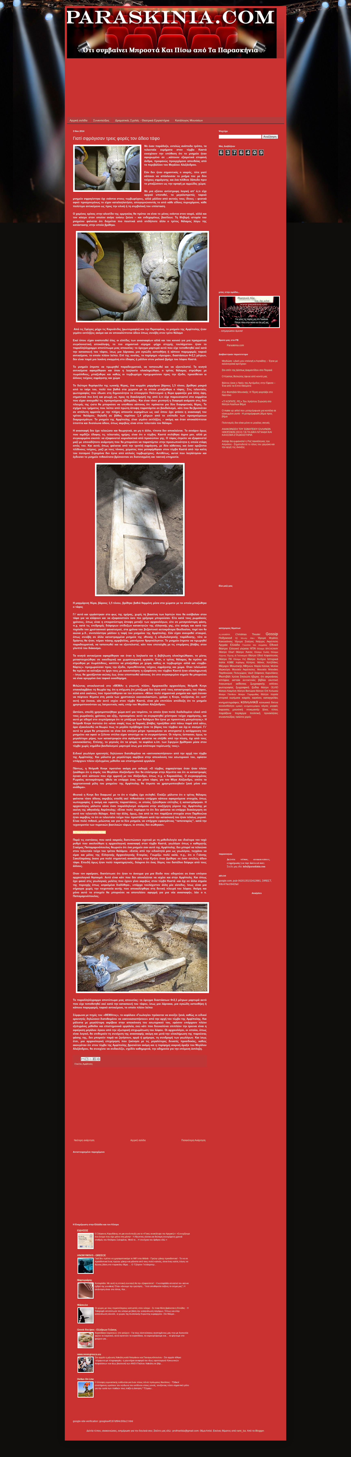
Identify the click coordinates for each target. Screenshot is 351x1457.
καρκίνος (257, 697)
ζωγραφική (242, 687)
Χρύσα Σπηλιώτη (241, 676)
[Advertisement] (147, 67)
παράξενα (225, 713)
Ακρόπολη (272, 641)
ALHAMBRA (224, 634)
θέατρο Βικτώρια (246, 690)
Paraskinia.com (235, 345)
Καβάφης (240, 662)
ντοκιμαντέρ (252, 709)
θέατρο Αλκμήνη (227, 690)
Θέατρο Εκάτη (261, 652)
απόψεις (224, 680)
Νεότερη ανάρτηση (84, 1140)
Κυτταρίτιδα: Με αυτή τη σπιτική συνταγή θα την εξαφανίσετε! (125, 1283)
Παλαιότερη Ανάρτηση (193, 1140)
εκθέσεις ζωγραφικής (250, 683)
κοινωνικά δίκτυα (268, 702)
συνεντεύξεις (227, 716)
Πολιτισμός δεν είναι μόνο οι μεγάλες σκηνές (246, 422)
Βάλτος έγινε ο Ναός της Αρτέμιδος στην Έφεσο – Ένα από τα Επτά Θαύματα (248, 384)
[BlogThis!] (87, 1059)
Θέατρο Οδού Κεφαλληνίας (263, 655)
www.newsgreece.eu (89, 1354)
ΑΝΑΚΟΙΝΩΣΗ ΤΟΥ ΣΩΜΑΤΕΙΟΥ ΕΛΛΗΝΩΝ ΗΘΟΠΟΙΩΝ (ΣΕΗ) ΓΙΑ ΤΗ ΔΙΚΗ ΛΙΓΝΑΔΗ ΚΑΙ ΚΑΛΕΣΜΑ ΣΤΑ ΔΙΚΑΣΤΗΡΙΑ (247, 432)
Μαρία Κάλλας (262, 666)
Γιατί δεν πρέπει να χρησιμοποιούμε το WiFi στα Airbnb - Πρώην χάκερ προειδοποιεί (136, 1258)
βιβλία (262, 680)
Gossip (272, 634)
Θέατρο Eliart (226, 652)
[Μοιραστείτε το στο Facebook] (94, 1059)
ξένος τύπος (270, 709)
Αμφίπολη (87, 1064)
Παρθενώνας (226, 673)
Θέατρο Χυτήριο (256, 659)
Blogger (259, 1430)
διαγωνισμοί (225, 683)
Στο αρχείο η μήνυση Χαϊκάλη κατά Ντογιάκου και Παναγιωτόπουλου (128, 1357)
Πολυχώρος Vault (243, 673)
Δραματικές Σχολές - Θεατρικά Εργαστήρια (142, 120)
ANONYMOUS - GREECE (91, 1255)
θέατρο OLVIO (269, 687)
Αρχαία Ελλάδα (229, 644)
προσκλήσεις (271, 713)
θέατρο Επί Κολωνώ (267, 690)
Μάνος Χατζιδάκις (267, 662)
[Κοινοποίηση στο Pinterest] (98, 1059)
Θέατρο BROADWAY (267, 648)
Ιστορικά (272, 659)
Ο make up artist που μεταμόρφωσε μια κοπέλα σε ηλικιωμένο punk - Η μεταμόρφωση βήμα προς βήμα (249, 413)
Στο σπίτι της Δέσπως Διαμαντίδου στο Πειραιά (247, 370)
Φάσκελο (82, 1305)
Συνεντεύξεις (101, 120)
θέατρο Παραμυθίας (248, 694)
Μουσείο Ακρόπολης (244, 669)
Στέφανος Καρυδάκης (266, 673)
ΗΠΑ (253, 648)
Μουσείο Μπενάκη (267, 669)
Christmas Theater (247, 634)
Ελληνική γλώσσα (239, 648)
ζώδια (255, 687)
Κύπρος (250, 662)
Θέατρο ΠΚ (225, 659)
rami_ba (241, 1430)
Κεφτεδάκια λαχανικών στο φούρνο (112, 1333)
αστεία (236, 680)
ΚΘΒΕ (230, 662)
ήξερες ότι (257, 676)
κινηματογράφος (229, 702)
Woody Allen (248, 638)
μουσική (238, 709)
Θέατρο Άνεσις (244, 652)
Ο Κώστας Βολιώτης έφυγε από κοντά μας (244, 376)
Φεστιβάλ (225, 676)
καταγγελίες (270, 697)
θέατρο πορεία (269, 694)
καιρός (246, 697)
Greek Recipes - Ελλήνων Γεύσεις (97, 1329)
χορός (248, 716)
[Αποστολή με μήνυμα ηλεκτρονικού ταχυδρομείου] (83, 1059)
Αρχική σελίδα (78, 120)
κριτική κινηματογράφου (248, 706)
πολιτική (255, 713)
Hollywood (225, 637)
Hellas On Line (85, 1379)
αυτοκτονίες (249, 680)
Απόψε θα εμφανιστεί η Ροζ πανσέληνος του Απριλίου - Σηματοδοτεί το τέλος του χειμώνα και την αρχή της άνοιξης (248, 444)
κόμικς (265, 706)
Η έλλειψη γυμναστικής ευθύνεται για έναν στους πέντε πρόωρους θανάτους (132, 1382)
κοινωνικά (249, 702)
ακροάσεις (271, 676)
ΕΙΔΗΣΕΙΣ (82, 1230)
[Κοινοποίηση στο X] (91, 1059)
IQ (236, 638)
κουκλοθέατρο (226, 706)
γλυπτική (273, 680)
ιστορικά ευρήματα (229, 697)
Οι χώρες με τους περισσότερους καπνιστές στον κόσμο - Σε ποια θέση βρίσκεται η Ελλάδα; (140, 1308)
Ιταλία (222, 662)
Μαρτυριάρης (84, 1280)
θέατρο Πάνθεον (227, 694)
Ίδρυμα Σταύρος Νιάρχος (250, 641)
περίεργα (240, 713)
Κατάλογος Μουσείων (189, 120)
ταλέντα (240, 716)
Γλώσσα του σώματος (254, 645)
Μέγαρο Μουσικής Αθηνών (236, 666)
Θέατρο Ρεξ (239, 659)
